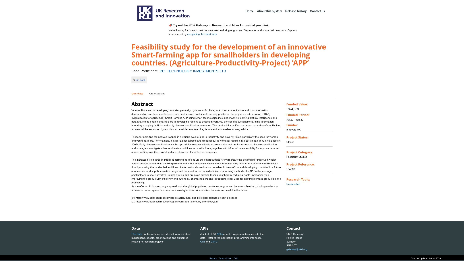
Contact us (317, 11)
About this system (269, 11)
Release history (296, 11)
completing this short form (202, 34)
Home (250, 11)
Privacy (213, 258)
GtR (202, 241)
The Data (136, 234)
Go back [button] (140, 79)
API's (220, 234)
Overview (137, 93)
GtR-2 (214, 241)
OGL (236, 258)
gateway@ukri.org (296, 249)
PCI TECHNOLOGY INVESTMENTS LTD (193, 71)
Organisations (157, 93)
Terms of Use (225, 258)
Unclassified (293, 184)
